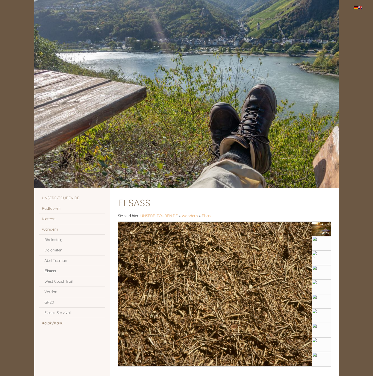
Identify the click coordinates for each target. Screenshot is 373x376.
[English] (360, 6)
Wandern (190, 215)
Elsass (207, 215)
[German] (356, 6)
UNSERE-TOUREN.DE (159, 215)
